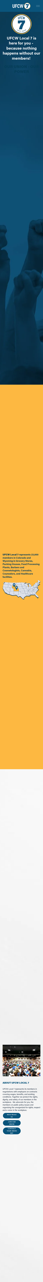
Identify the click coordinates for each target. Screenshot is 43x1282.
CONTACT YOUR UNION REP (12, 1130)
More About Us (12, 1115)
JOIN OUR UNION (12, 1123)
